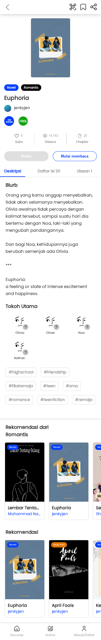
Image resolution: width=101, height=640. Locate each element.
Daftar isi (49, 171)
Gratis (26, 156)
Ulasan (84, 171)
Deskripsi (12, 171)
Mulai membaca (74, 156)
